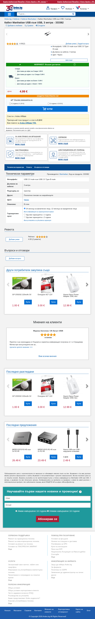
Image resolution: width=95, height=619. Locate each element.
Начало (7, 610)
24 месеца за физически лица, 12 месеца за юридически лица (51, 209)
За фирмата (56, 567)
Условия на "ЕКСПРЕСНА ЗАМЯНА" (22, 546)
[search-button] (73, 14)
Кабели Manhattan (28, 19)
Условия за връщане (59, 539)
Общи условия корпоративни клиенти (23, 590)
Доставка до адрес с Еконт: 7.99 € (29, 84)
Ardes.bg (8, 19)
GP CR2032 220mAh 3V (21, 295)
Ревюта (29, 167)
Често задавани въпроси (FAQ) (20, 593)
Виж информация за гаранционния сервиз (39, 212)
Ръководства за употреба (18, 596)
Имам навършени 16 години (32, 511)
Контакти (38, 610)
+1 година (17, 103)
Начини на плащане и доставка (64, 541)
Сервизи (27, 610)
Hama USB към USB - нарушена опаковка (72, 450)
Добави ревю (71, 44)
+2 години (56, 103)
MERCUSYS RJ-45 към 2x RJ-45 (47, 450)
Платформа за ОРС (59, 544)
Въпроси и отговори (41, 167)
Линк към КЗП (56, 549)
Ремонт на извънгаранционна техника (23, 541)
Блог (89, 610)
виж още (69, 60)
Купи (28, 302)
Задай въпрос (83, 44)
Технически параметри (15, 167)
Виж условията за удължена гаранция (37, 220)
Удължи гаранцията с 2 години (38, 217)
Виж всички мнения (48, 356)
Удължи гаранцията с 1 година (38, 215)
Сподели (41, 25)
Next (88, 34)
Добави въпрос (15, 258)
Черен (26, 200)
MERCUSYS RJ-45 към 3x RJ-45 (21, 450)
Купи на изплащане (59, 546)
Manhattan (63, 174)
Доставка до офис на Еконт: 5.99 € (29, 81)
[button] (52, 9)
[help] (80, 491)
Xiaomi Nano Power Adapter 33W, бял (71, 295)
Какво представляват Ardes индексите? (24, 598)
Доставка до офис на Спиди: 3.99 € (30, 71)
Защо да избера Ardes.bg (61, 565)
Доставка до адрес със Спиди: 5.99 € (31, 74)
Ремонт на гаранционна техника (21, 539)
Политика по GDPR (59, 570)
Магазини (17, 610)
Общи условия (14, 588)
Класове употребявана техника (21, 601)
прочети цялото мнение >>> (21, 347)
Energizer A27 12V (45, 295)
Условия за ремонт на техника (20, 544)
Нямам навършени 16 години (64, 511)
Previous (6, 34)
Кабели (16, 19)
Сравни (30, 25)
